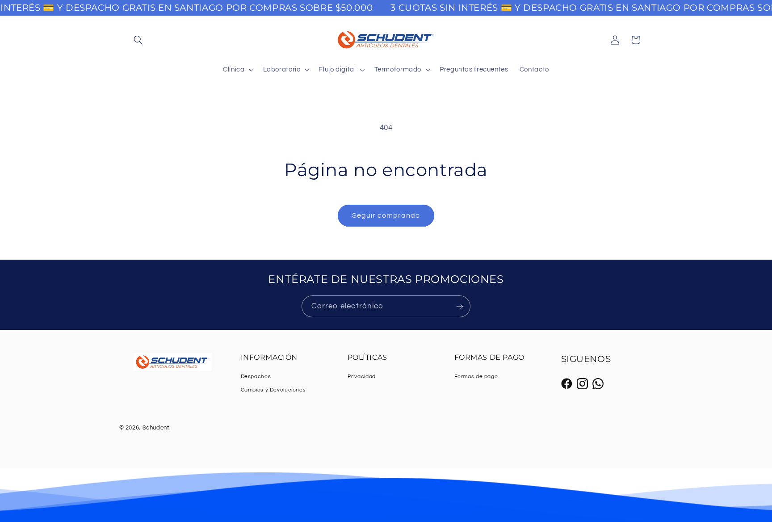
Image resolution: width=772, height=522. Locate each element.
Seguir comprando (386, 215)
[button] (138, 39)
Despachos (256, 376)
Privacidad (362, 376)
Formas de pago (476, 376)
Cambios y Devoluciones (273, 390)
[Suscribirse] (459, 306)
